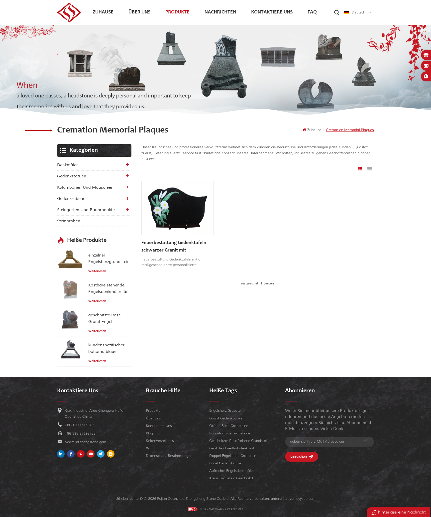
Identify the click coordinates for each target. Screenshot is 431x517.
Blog (149, 433)
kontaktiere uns (272, 12)
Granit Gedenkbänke (225, 418)
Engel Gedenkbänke (225, 463)
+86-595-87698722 (80, 433)
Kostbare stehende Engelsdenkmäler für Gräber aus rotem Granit (108, 289)
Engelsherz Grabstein (226, 410)
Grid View (360, 169)
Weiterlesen (97, 271)
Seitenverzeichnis (160, 441)
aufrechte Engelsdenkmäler (231, 471)
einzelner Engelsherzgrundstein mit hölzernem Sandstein (109, 259)
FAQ (312, 12)
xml (149, 448)
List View (369, 169)
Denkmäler (67, 164)
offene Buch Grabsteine (228, 426)
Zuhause (103, 12)
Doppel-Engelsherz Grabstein (232, 456)
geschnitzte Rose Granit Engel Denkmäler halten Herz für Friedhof (105, 319)
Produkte (177, 12)
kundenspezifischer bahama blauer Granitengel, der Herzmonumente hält (108, 349)
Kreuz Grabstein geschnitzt (231, 478)
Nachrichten (220, 12)
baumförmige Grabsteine (229, 433)
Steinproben (68, 221)
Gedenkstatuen (71, 176)
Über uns (139, 12)
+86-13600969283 (79, 425)
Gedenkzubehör (72, 198)
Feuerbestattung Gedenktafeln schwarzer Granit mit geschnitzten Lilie (173, 247)
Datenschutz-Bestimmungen (169, 456)
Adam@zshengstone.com (85, 442)
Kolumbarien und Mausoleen (85, 187)
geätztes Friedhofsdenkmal (231, 448)
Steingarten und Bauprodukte (86, 209)
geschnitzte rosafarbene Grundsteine (239, 441)
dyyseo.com (306, 499)
